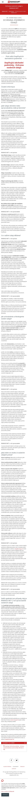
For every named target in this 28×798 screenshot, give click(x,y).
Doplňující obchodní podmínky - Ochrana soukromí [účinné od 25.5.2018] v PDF (13, 747)
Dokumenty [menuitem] (16, 766)
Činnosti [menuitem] (22, 766)
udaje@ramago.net (18, 548)
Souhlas (5, 794)
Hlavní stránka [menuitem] (7, 766)
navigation (2, 1)
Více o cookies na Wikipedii (7, 791)
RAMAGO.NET (5, 11)
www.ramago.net (15, 720)
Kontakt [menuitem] (14, 768)
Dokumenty (11, 11)
